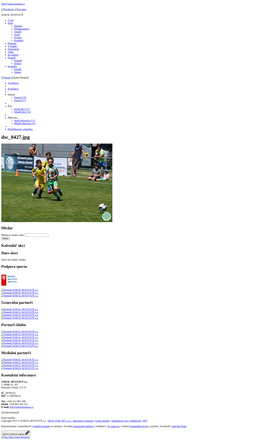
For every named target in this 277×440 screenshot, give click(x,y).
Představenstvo (21, 29)
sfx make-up (113, 426)
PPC (145, 420)
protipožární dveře (139, 426)
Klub (10, 23)
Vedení (17, 72)
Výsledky (12, 46)
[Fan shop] (15, 437)
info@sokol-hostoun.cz (13, 4)
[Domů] (5, 77)
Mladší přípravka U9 (24, 123)
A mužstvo (13, 83)
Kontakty (19, 40)
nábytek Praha (179, 426)
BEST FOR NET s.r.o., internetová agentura (70, 420)
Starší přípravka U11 (24, 120)
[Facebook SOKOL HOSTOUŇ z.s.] (7, 9)
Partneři (12, 57)
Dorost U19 (20, 97)
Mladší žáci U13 (22, 112)
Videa (11, 52)
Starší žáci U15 (21, 109)
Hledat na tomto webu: (13, 235)
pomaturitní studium (83, 426)
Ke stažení (13, 55)
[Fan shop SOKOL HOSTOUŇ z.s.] (20, 9)
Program (12, 43)
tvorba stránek (102, 420)
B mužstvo (13, 88)
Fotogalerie (13, 49)
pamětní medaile (41, 426)
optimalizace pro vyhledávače (126, 420)
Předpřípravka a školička (20, 129)
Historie (18, 26)
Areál (17, 34)
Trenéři (17, 31)
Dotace (17, 63)
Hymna (18, 37)
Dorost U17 (20, 100)
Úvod (10, 20)
